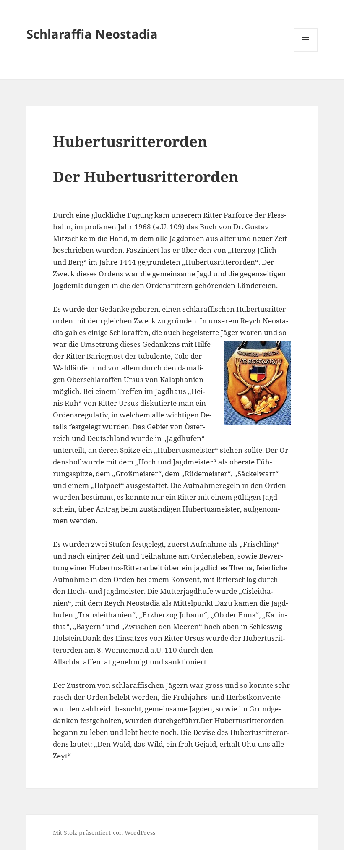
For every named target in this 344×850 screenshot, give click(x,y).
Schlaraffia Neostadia (92, 34)
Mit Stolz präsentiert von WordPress (104, 833)
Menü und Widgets (306, 51)
